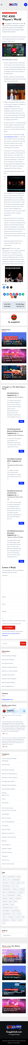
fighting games (6, 889)
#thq (7, 27)
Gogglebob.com (14, 1032)
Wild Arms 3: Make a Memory (9, 667)
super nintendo (6, 913)
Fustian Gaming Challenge (9, 12)
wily (23, 916)
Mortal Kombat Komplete (8, 682)
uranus (18, 916)
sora (16, 907)
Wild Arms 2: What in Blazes (9, 777)
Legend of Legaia (6, 848)
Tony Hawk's (5, 825)
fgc (17, 885)
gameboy (15, 889)
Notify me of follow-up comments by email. (14, 620)
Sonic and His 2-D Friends (10, 337)
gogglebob (9, 23)
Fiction (4, 799)
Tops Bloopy (5, 761)
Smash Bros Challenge (8, 659)
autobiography (16, 879)
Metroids (4, 841)
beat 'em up (5, 882)
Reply (21, 421)
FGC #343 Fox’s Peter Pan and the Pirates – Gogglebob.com (14, 493)
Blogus (9, 1042)
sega (12, 904)
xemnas (20, 920)
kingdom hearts (12, 892)
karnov (4, 892)
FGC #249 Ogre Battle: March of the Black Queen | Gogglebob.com (15, 431)
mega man (5, 898)
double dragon (6, 885)
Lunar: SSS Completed (8, 822)
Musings (4, 793)
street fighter (6, 910)
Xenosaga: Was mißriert (8, 675)
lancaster (21, 892)
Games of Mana (6, 829)
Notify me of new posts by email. (12, 623)
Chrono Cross (5, 860)
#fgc (3, 25)
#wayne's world (13, 27)
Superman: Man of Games (9, 837)
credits (12, 882)
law (4, 895)
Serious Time (5, 795)
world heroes (6, 920)
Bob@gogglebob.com (7, 699)
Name (4, 597)
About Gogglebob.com (8, 686)
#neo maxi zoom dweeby (13, 29)
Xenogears (5, 856)
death (18, 882)
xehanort (13, 920)
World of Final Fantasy (8, 864)
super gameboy (16, 910)
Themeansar (16, 1042)
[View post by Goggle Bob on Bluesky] (14, 716)
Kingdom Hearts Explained (9, 678)
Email (4, 604)
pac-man (5, 901)
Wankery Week (6, 764)
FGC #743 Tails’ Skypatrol (11, 342)
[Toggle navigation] (1, 4)
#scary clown (8, 25)
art (9, 879)
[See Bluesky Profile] (24, 711)
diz (23, 882)
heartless (21, 889)
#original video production (9, 31)
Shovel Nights (6, 814)
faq (13, 885)
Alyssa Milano (11, 876)
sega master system (8, 907)
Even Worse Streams (7, 663)
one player (18, 898)
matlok (18, 895)
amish (18, 876)
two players (11, 916)
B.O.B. (10, 106)
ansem (4, 879)
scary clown (5, 904)
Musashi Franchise (7, 852)
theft (4, 916)
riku (10, 901)
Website (4, 611)
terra (14, 913)
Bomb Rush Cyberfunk (8, 833)
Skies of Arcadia (6, 818)
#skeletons (22, 25)
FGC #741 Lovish (8, 375)
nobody (11, 898)
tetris (19, 913)
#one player (15, 25)
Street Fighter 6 (6, 844)
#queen (22, 29)
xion (4, 923)
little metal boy (11, 895)
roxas (15, 901)
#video (4, 27)
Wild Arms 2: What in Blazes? (10, 671)
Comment (5, 575)
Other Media (5, 802)
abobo (4, 876)
